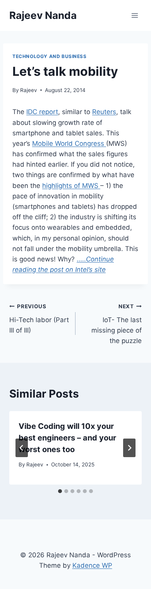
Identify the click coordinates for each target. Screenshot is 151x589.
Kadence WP (92, 565)
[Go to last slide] (21, 448)
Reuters (104, 112)
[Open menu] (134, 15)
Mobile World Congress (69, 143)
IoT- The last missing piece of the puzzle (116, 324)
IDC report (42, 112)
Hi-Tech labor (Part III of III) (39, 318)
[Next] (129, 448)
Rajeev (28, 90)
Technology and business (49, 56)
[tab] (60, 491)
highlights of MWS (71, 186)
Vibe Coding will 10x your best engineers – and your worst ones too (67, 438)
